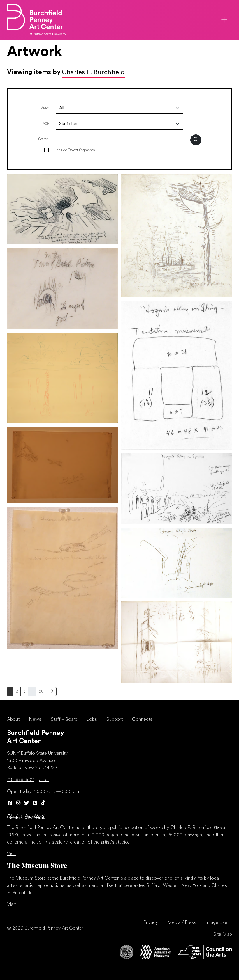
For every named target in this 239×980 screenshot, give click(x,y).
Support (114, 719)
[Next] (51, 691)
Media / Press (181, 922)
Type (45, 123)
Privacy (150, 922)
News (35, 719)
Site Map (222, 934)
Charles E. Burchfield (93, 72)
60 (41, 691)
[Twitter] (27, 803)
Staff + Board (64, 719)
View (45, 108)
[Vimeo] (35, 803)
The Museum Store (37, 866)
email (44, 779)
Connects (142, 719)
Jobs (92, 719)
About (13, 719)
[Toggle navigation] (224, 19)
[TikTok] (43, 803)
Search (43, 139)
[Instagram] (18, 803)
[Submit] (195, 139)
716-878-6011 (20, 779)
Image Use (216, 922)
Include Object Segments (75, 150)
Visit (11, 854)
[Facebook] (10, 803)
